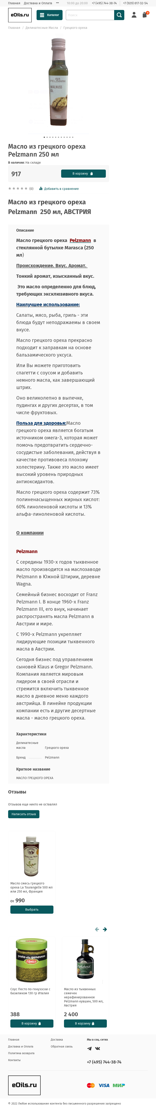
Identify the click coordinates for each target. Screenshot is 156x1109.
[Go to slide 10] (69, 137)
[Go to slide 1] (44, 137)
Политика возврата (21, 1053)
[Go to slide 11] (72, 137)
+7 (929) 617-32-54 (135, 3)
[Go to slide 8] (64, 137)
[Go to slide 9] (67, 137)
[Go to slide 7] (61, 137)
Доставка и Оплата (38, 3)
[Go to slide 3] (50, 137)
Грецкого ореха (75, 28)
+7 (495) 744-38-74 (104, 3)
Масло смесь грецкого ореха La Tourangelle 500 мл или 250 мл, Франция (31, 887)
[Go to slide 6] (58, 137)
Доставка (57, 1039)
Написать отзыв (24, 814)
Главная (14, 3)
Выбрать (31, 909)
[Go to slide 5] (55, 137)
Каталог (53, 15)
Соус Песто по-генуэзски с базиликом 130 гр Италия (30, 991)
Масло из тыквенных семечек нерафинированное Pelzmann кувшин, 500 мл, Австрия (83, 997)
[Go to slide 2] (47, 137)
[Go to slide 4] (52, 137)
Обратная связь (62, 1046)
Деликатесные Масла (42, 28)
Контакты (14, 1060)
